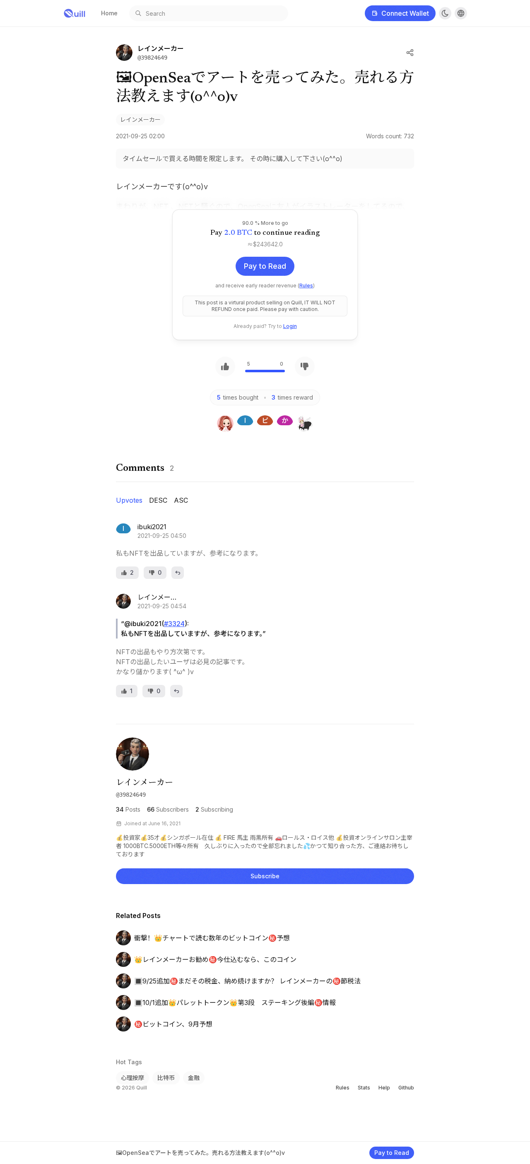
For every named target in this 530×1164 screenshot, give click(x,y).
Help (384, 1087)
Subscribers (168, 809)
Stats (364, 1087)
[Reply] (177, 572)
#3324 (174, 623)
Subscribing (214, 809)
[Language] (461, 13)
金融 (194, 1077)
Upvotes (129, 500)
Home (109, 13)
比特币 (166, 1077)
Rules (306, 285)
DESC (158, 500)
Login (290, 326)
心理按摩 (132, 1077)
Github (406, 1087)
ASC (181, 500)
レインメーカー (140, 119)
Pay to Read (265, 266)
